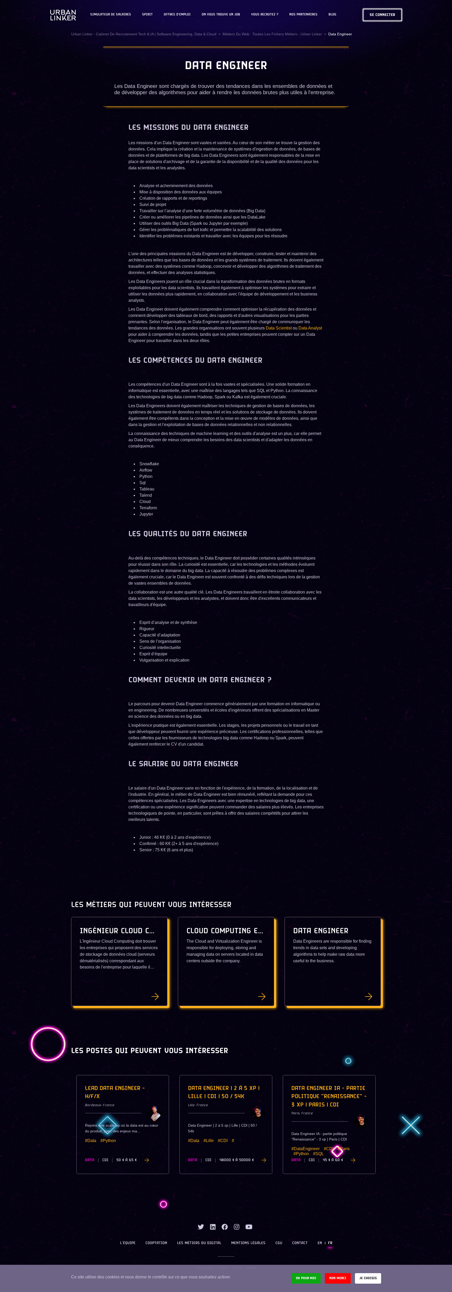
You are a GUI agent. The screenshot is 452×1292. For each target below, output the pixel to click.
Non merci (337, 1278)
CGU (278, 1243)
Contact (300, 1243)
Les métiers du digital (199, 1243)
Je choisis (368, 1278)
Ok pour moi (306, 1278)
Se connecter (382, 15)
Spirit (147, 15)
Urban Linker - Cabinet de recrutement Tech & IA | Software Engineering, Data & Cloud (143, 34)
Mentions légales (248, 1243)
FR (330, 1243)
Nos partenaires (303, 15)
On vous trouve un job (221, 15)
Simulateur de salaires (110, 15)
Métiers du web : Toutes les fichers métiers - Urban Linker (272, 34)
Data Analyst (310, 328)
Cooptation (156, 1243)
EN (320, 1243)
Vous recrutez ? (264, 15)
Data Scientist (279, 328)
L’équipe (127, 1243)
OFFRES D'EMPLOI (177, 15)
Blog (332, 15)
